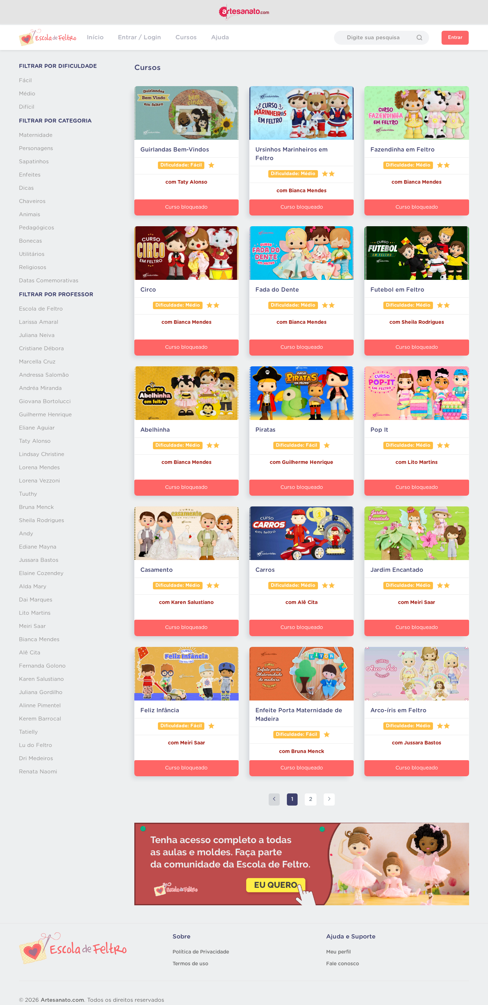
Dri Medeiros (36, 758)
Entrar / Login (139, 37)
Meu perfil (338, 952)
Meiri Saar (32, 626)
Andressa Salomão (44, 375)
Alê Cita (29, 652)
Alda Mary (32, 586)
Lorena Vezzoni (39, 481)
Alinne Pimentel (40, 705)
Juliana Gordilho (41, 692)
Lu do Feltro (35, 745)
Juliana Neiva (37, 335)
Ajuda (220, 37)
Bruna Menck (36, 507)
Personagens (36, 148)
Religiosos (32, 267)
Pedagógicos (36, 228)
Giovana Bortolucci (45, 401)
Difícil (26, 107)
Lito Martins (34, 613)
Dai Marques (35, 600)
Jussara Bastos (38, 560)
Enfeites (29, 175)
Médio (27, 93)
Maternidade (36, 135)
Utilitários (31, 254)
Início (95, 37)
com (171, 182)
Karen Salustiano (41, 679)
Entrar (455, 37)
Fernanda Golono (42, 666)
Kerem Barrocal (40, 719)
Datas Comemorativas (48, 280)
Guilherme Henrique (45, 414)
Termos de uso (190, 963)
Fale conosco (342, 963)
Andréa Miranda (40, 388)
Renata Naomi (38, 771)
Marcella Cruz (37, 362)
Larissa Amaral (38, 322)
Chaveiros (32, 201)
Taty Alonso (35, 441)
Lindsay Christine (41, 454)
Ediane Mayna (37, 547)
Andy (26, 533)
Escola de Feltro (41, 309)
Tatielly (28, 732)
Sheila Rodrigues (41, 520)
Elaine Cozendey (41, 573)
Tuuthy (28, 494)
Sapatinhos (34, 161)
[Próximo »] (329, 799)
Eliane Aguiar (37, 428)
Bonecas (30, 241)
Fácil (25, 80)
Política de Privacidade (201, 952)
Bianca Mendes (39, 639)
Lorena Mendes (39, 467)
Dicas (26, 188)
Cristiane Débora (41, 348)
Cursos (186, 37)
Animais (29, 214)
